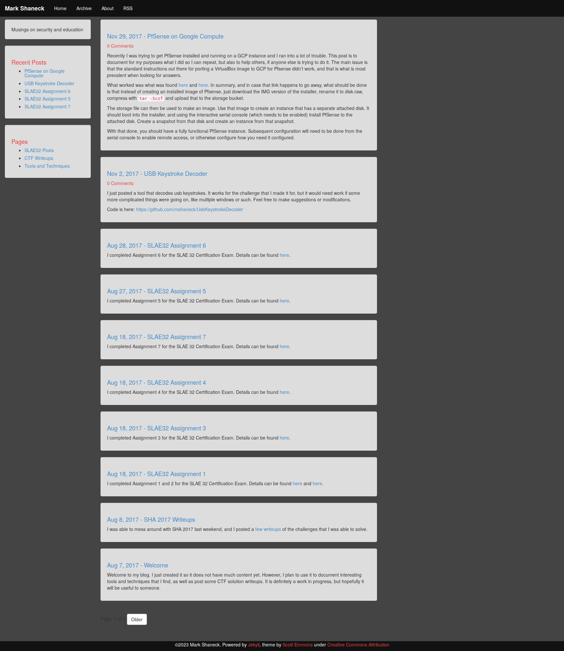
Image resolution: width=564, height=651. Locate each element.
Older (137, 619)
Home (60, 8)
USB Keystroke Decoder (49, 83)
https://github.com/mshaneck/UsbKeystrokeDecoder (189, 209)
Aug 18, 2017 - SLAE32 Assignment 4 (156, 382)
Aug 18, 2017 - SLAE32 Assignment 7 (156, 336)
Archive (84, 8)
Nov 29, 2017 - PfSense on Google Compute (165, 36)
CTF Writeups (38, 158)
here (183, 85)
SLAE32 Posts (39, 150)
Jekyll (253, 644)
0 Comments (120, 45)
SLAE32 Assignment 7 (47, 106)
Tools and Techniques (47, 166)
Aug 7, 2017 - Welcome (137, 565)
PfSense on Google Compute (44, 73)
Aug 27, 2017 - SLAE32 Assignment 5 (156, 291)
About (108, 8)
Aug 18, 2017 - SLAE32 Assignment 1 (156, 473)
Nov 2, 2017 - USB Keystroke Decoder (157, 173)
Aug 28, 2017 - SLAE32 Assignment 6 (156, 245)
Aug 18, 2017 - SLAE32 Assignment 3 (156, 428)
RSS (128, 8)
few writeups (268, 529)
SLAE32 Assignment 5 (47, 98)
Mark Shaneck (24, 8)
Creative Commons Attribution (358, 644)
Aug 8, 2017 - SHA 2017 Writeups (151, 519)
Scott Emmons (298, 644)
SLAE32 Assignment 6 (47, 91)
